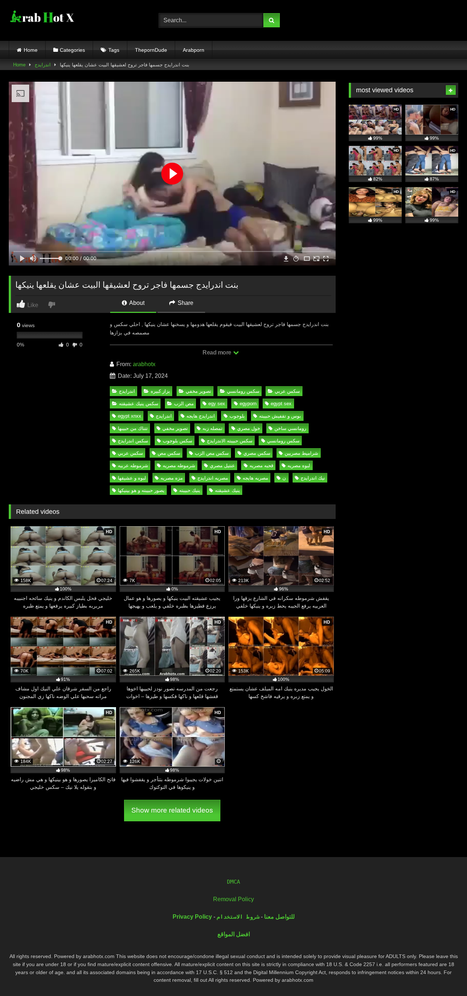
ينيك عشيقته (227, 490)
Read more (217, 352)
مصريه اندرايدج (212, 478)
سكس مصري (256, 453)
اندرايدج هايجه (200, 416)
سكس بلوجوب (177, 440)
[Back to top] (444, 974)
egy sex (216, 403)
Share (184, 303)
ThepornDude (151, 50)
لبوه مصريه (298, 465)
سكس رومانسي (243, 391)
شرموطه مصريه (179, 465)
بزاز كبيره (160, 391)
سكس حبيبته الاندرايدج (229, 440)
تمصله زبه (212, 428)
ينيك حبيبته (189, 490)
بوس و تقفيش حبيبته (280, 416)
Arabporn (193, 50)
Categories (72, 50)
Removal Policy (233, 899)
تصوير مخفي (198, 391)
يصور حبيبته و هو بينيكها (141, 490)
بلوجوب (237, 416)
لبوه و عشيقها (132, 478)
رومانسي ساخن (290, 428)
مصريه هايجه (255, 478)
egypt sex (281, 403)
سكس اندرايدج (133, 440)
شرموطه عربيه (133, 465)
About (136, 303)
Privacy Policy (192, 917)
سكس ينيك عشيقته (138, 403)
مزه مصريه (172, 478)
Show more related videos (172, 810)
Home (31, 50)
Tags (113, 50)
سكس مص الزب (212, 453)
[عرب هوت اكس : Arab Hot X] (41, 19)
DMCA (233, 882)
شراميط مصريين (301, 453)
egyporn (248, 403)
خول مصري (248, 428)
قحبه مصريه (261, 465)
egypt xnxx (129, 416)
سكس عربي (287, 391)
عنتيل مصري (222, 465)
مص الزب (184, 403)
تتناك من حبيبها (133, 428)
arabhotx (144, 364)
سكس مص (169, 453)
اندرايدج (43, 64)
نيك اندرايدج (313, 478)
